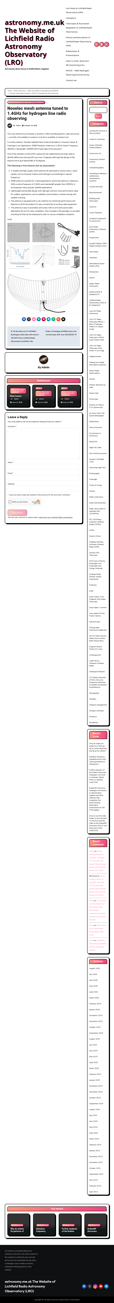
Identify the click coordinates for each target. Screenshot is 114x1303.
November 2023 (96, 1162)
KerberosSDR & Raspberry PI (95, 293)
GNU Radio (93, 252)
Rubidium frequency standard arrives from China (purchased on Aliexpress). (97, 760)
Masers (39, 388)
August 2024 (94, 1109)
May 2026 (93, 986)
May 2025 (93, 1056)
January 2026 (94, 1009)
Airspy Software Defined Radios (95, 146)
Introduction (94, 272)
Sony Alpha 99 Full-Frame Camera (97, 614)
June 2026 (93, 980)
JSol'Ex (92, 278)
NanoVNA (93, 441)
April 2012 (93, 1192)
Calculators (71, 18)
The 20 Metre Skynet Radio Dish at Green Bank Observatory (97, 638)
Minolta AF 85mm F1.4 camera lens (96, 406)
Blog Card (63, 1299)
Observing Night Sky (97, 467)
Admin (18, 125)
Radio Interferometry (97, 503)
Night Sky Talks (95, 447)
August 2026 (94, 968)
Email (10, 473)
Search (98, 102)
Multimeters (94, 421)
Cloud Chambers (95, 212)
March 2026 (94, 998)
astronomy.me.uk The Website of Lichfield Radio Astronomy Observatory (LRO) (34, 42)
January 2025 (94, 1080)
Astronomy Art (95, 153)
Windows (93, 716)
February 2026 (95, 1004)
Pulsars (92, 491)
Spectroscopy (94, 622)
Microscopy (93, 399)
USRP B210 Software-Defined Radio (96, 663)
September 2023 (96, 1174)
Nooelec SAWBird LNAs (96, 460)
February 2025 (95, 1074)
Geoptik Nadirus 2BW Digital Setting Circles (98, 244)
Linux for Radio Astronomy (95, 312)
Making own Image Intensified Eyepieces (97, 363)
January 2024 (94, 1150)
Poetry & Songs (95, 485)
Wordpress (93, 722)
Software (93, 585)
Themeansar (75, 1299)
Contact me (71, 80)
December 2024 (96, 1086)
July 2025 (93, 1045)
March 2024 (94, 1139)
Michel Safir (93, 393)
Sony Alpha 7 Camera (97, 607)
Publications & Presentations (72, 53)
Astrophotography (96, 167)
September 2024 (96, 1103)
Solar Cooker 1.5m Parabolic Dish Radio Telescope (97, 599)
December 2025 (96, 1015)
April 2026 (93, 992)
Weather (92, 699)
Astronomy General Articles (97, 160)
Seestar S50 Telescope (94, 554)
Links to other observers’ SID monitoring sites (77, 63)
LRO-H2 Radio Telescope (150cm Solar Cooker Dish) (96, 337)
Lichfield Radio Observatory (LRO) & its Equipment (97, 302)
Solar (91, 591)
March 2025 (94, 1068)
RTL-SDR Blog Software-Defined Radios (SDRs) (96, 522)
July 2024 (93, 1115)
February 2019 (95, 1186)
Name (11, 462)
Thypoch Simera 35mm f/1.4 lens (95, 647)
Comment (12, 426)
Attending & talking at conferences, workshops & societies (98, 177)
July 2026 (93, 974)
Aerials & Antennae (97, 139)
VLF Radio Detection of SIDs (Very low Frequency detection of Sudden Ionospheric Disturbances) (98, 682)
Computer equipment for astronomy (97, 219)
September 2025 (96, 1033)
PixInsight (93, 479)
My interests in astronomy (95, 434)
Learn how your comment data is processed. (56, 517)
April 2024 (93, 1133)
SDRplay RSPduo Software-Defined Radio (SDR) (96, 544)
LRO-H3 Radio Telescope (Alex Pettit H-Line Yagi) (96, 348)
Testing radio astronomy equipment (98, 628)
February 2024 (95, 1145)
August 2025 (94, 1039)
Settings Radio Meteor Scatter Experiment (95, 576)
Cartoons (92, 207)
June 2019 (93, 1180)
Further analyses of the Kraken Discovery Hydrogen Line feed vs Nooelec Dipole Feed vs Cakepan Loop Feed (97, 776)
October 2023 (95, 1168)
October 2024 (95, 1098)
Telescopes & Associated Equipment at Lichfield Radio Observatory (79, 27)
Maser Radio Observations (94, 371)
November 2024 (96, 1092)
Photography (94, 473)
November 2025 (96, 1021)
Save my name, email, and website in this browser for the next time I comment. (40, 495)
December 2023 (96, 1156)
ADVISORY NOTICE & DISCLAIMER (98, 132)
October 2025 (95, 1027)
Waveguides (94, 693)
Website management (98, 705)
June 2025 (93, 1051)
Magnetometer (95, 356)
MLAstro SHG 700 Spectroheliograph (96, 414)
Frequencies (94, 237)
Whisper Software (96, 711)
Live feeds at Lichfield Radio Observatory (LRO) (79, 10)
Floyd (91, 900)
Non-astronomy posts (98, 453)
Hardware (93, 257)
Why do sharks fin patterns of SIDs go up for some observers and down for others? (98, 747)
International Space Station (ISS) (96, 264)
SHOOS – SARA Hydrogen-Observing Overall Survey (78, 72)
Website (11, 484)
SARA (91, 530)
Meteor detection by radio (97, 386)
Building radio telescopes (94, 199)
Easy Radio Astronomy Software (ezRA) (97, 229)
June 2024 (93, 1121)
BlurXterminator (95, 192)
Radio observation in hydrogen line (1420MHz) (26, 102)
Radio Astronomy (96, 497)
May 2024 (93, 1127)
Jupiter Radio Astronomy (94, 284)
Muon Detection (95, 427)
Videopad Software (97, 671)
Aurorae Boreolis (96, 187)
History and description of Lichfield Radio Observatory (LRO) (79, 41)
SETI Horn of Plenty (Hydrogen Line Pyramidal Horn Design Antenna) (97, 565)
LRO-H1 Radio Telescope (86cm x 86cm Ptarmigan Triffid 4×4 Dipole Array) (96, 324)
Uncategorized (95, 655)
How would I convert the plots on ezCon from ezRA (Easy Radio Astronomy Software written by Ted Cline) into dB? (97, 910)
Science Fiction (95, 536)
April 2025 (93, 1062)
